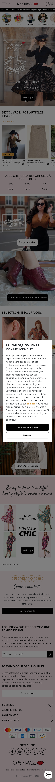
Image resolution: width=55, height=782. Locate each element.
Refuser (27, 435)
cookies (31, 403)
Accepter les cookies (27, 427)
